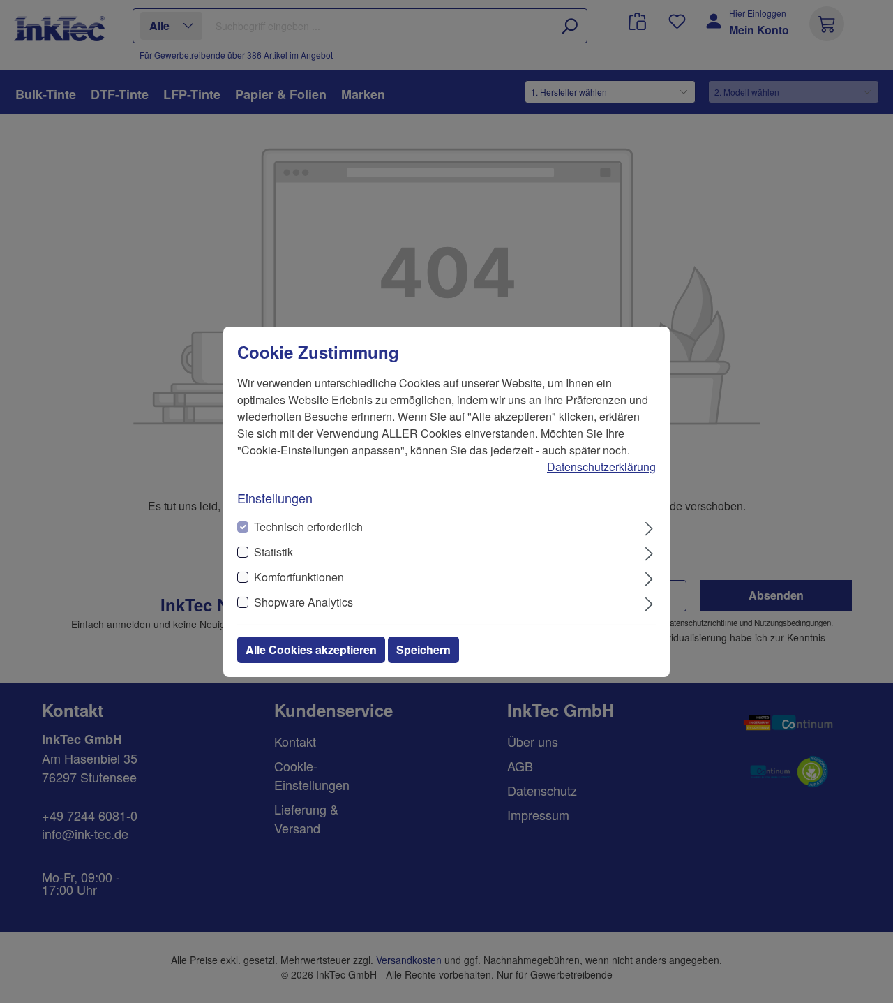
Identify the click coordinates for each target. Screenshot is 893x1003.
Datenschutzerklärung (601, 467)
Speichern (423, 649)
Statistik (273, 552)
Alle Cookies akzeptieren (311, 649)
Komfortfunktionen (299, 577)
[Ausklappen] (649, 528)
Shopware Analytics (303, 602)
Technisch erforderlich (308, 527)
